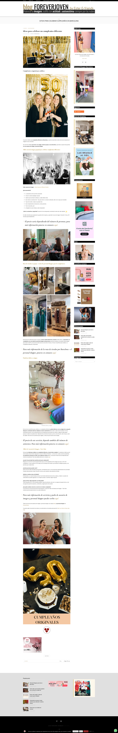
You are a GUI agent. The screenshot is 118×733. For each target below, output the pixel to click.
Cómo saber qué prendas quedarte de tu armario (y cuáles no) (87, 337)
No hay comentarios (35, 33)
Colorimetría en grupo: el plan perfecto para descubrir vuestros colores (88, 350)
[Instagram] (61, 721)
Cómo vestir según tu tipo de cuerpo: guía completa (87, 343)
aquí (56, 225)
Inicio (24, 0)
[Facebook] (56, 721)
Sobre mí (31, 0)
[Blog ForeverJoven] (59, 8)
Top (59, 729)
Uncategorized (31, 28)
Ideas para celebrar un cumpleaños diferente (42, 31)
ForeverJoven (26, 505)
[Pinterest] (67, 661)
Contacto (38, 0)
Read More (84, 58)
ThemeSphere (67, 725)
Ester (54, 503)
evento (25, 28)
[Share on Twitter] (65, 661)
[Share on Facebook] (64, 661)
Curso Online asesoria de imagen (51, 0)
